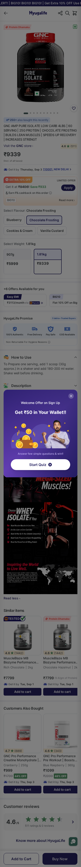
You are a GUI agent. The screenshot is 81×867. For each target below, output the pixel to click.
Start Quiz (37, 464)
